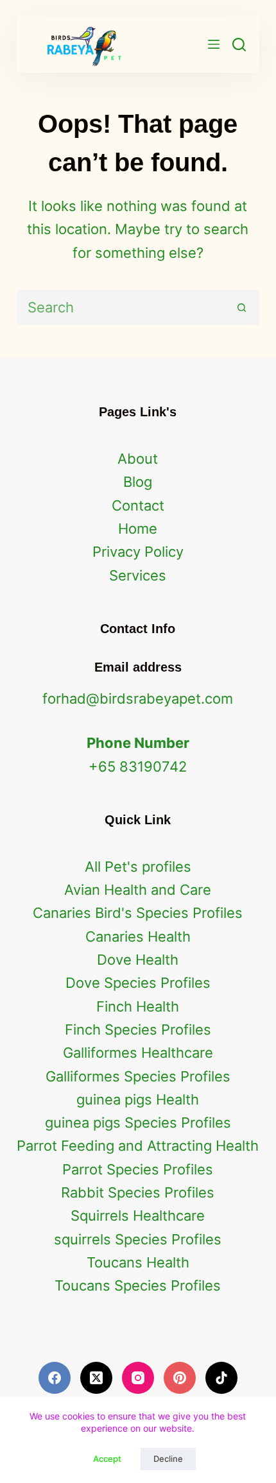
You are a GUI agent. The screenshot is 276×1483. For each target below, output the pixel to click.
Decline (168, 1458)
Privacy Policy (138, 551)
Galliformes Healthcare (138, 1052)
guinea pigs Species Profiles (138, 1122)
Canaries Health (138, 936)
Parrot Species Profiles (137, 1169)
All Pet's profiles (138, 866)
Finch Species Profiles (138, 1029)
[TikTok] (221, 1378)
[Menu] (214, 44)
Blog (137, 481)
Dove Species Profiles (138, 982)
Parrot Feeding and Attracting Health (138, 1145)
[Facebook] (55, 1378)
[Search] (239, 44)
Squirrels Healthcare (138, 1215)
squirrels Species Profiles (137, 1239)
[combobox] (121, 307)
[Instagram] (138, 1378)
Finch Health (137, 1006)
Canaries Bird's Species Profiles (138, 912)
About (137, 458)
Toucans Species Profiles (138, 1285)
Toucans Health (138, 1262)
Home (137, 528)
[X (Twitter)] (96, 1378)
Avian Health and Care (137, 889)
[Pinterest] (180, 1378)
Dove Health (137, 959)
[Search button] (241, 307)
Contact (138, 505)
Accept (107, 1458)
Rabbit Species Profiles (137, 1192)
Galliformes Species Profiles (138, 1076)
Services (137, 575)
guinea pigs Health (137, 1099)
